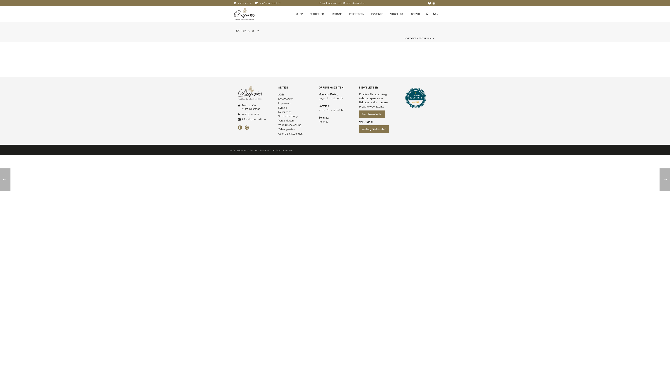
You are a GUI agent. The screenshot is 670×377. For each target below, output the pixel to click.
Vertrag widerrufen (374, 129)
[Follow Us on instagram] (247, 127)
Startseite (410, 38)
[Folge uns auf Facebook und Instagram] (429, 3)
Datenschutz (285, 99)
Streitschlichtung (288, 116)
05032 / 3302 (245, 3)
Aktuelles (396, 14)
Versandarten (286, 120)
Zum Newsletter (372, 114)
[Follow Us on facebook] (240, 127)
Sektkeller (317, 14)
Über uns (336, 14)
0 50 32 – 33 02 (250, 114)
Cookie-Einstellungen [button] (290, 133)
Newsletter (284, 112)
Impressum (284, 103)
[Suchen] (427, 14)
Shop (299, 14)
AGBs (281, 94)
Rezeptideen (356, 14)
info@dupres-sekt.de (270, 3)
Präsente (377, 14)
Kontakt (415, 14)
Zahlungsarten (286, 129)
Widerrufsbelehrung (289, 125)
